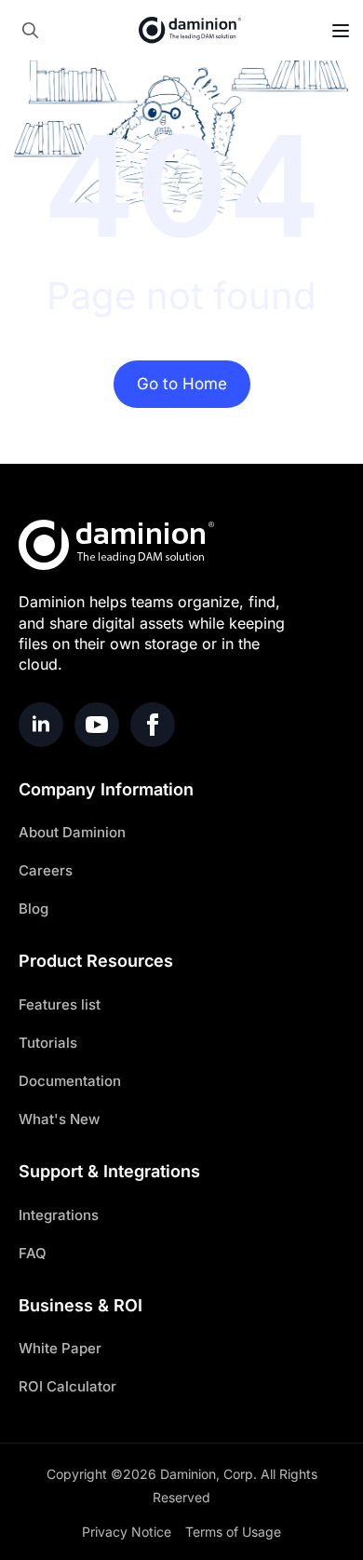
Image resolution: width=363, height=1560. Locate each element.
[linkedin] (41, 724)
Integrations (59, 1215)
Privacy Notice (126, 1532)
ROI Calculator (67, 1386)
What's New (59, 1119)
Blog (33, 908)
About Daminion (72, 832)
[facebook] (152, 724)
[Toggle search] (30, 30)
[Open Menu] (340, 30)
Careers (46, 870)
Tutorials (48, 1042)
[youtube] (96, 724)
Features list (60, 1004)
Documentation (70, 1081)
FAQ (33, 1253)
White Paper (60, 1348)
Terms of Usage (233, 1532)
